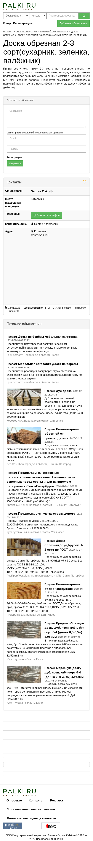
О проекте (14, 800)
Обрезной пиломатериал (54, 32)
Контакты (36, 800)
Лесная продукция (26, 32)
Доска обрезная (33, 307)
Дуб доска (64, 390)
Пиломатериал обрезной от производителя (62, 433)
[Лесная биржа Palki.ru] (19, 6)
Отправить (15, 163)
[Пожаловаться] (84, 182)
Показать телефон (48, 215)
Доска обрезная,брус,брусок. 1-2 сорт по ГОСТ (64, 545)
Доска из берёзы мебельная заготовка (47, 336)
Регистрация (22, 23)
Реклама (56, 800)
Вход (7, 23)
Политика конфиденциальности (31, 818)
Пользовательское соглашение (30, 809)
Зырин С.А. (40, 191)
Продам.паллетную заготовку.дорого (46, 513)
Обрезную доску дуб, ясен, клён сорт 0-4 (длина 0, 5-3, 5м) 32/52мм (64, 672)
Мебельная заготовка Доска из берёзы (48, 364)
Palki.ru (7, 32)
